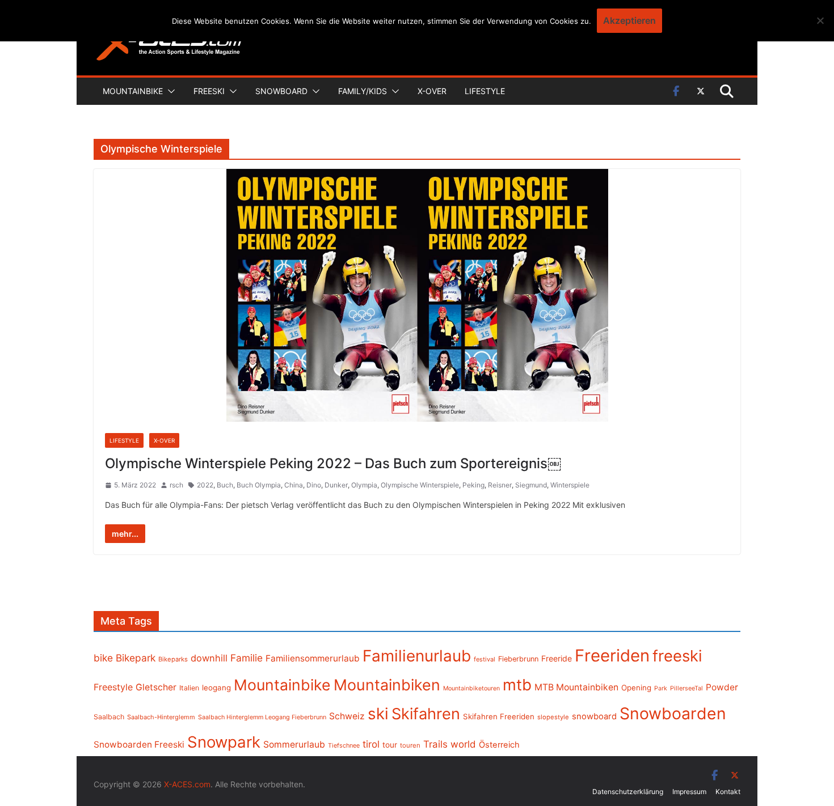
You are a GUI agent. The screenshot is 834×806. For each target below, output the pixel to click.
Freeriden (612, 655)
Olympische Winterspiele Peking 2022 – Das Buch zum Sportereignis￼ (333, 463)
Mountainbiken (387, 685)
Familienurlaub (417, 655)
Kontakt (727, 791)
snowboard (594, 716)
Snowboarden (673, 713)
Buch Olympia (259, 485)
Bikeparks (173, 659)
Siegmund (531, 485)
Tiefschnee (344, 745)
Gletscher (156, 687)
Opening (636, 687)
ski (378, 713)
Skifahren (425, 714)
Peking (473, 485)
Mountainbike (133, 91)
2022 (205, 485)
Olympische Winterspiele (420, 485)
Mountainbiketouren (471, 688)
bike (103, 658)
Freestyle (113, 687)
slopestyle (553, 717)
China (293, 485)
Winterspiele (569, 485)
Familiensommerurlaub (313, 658)
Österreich (499, 745)
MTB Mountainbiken (576, 687)
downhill (209, 658)
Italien (189, 688)
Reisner (500, 485)
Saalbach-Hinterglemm (161, 717)
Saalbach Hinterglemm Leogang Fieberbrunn (262, 717)
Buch (225, 485)
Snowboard (281, 91)
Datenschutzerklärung (627, 791)
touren (410, 745)
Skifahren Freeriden (498, 716)
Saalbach (109, 716)
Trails (435, 744)
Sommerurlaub (294, 744)
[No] (819, 20)
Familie (246, 658)
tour (389, 744)
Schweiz (347, 716)
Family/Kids (362, 91)
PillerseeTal (686, 688)
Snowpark (223, 742)
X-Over (432, 91)
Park (660, 688)
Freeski (209, 91)
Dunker (336, 485)
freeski (677, 655)
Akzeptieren (629, 20)
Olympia (364, 485)
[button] (169, 91)
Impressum (689, 791)
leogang (216, 687)
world (463, 744)
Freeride (556, 658)
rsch (176, 485)
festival (484, 659)
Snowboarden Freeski (139, 744)
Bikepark (135, 658)
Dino (313, 485)
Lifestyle (485, 91)
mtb (517, 684)
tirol (371, 744)
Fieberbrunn (518, 659)
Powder (722, 687)
